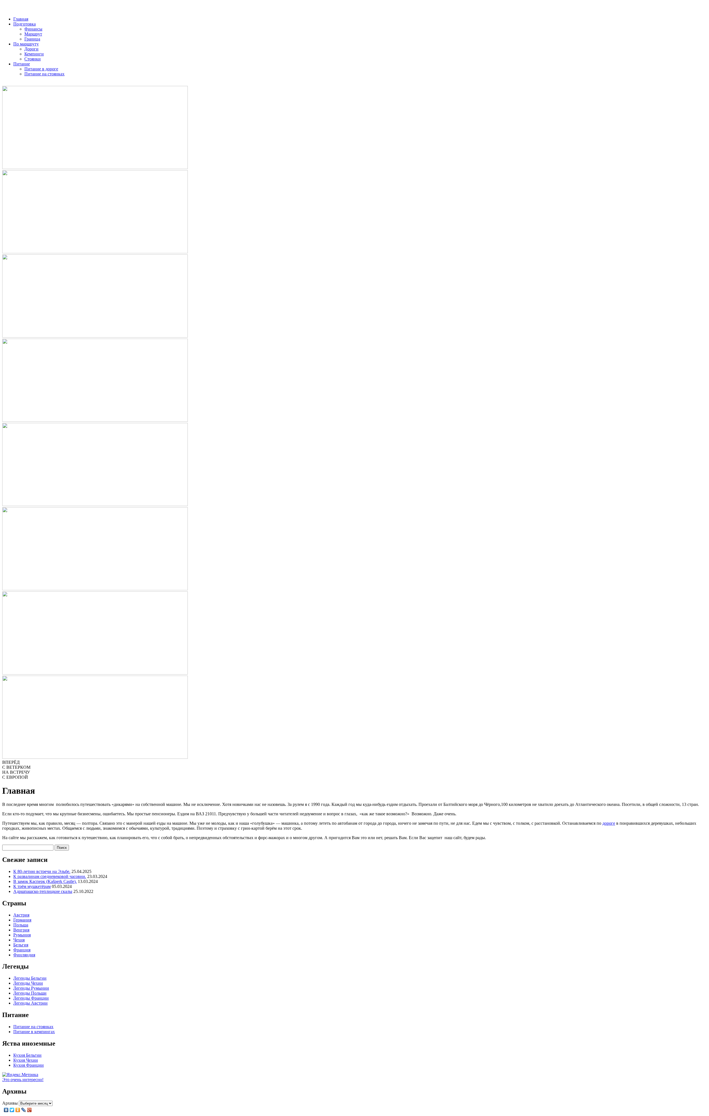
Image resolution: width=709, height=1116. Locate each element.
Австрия (21, 915)
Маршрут (33, 34)
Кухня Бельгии (27, 1055)
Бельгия (20, 945)
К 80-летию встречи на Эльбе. (41, 871)
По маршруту (26, 44)
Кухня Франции (28, 1065)
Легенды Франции (31, 998)
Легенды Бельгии (30, 978)
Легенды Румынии (31, 988)
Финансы (33, 29)
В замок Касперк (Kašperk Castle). (45, 881)
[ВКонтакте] (6, 1110)
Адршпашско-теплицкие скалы (42, 891)
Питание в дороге (41, 69)
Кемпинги (34, 54)
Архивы (10, 1103)
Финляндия (24, 954)
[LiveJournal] (24, 1110)
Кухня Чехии (25, 1060)
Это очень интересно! (22, 1079)
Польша (20, 925)
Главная (20, 19)
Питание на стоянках (44, 73)
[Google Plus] (29, 1110)
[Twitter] (12, 1110)
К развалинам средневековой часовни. (49, 876)
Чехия (19, 940)
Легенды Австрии (30, 1003)
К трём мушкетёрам (32, 886)
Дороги (31, 49)
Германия (22, 920)
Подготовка (24, 24)
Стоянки (32, 59)
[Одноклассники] (18, 1110)
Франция (21, 950)
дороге (608, 823)
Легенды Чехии (28, 983)
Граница (32, 39)
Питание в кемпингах (34, 1031)
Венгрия (21, 930)
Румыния (22, 935)
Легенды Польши (30, 993)
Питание (21, 64)
